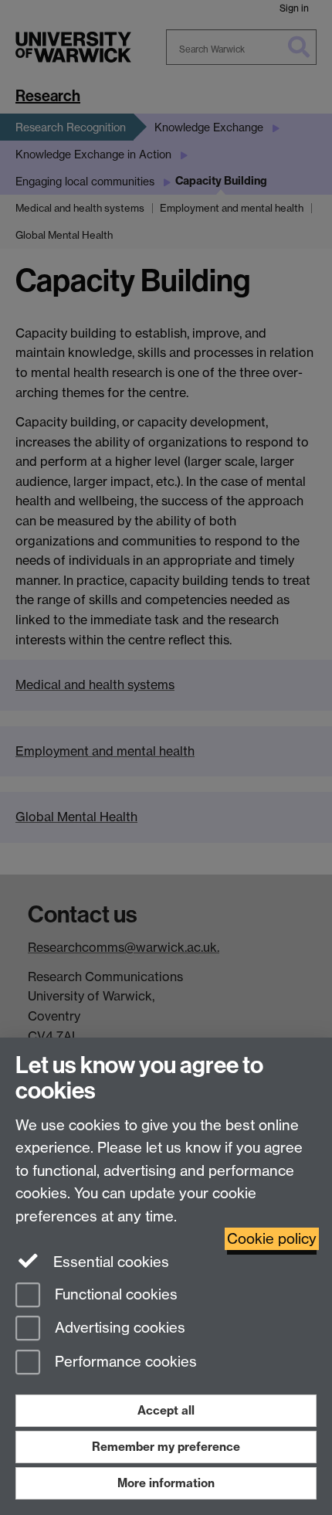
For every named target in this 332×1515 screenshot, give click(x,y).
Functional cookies (114, 1294)
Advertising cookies (118, 1328)
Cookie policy (272, 1239)
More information (166, 1483)
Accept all (166, 1410)
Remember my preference (166, 1446)
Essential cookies (109, 1262)
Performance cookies (124, 1362)
